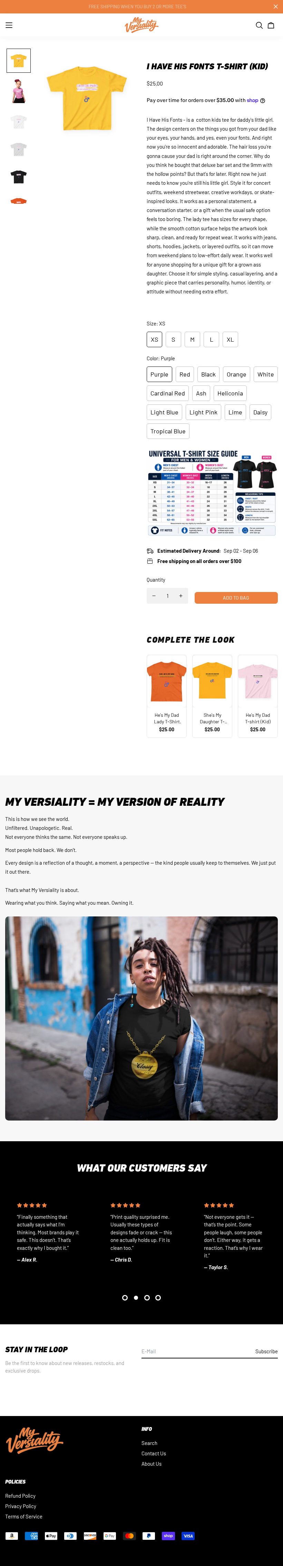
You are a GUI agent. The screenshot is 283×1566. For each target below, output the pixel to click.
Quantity (156, 579)
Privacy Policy (20, 1506)
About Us (152, 1463)
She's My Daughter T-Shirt (212, 718)
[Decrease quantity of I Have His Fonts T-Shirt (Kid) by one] (154, 596)
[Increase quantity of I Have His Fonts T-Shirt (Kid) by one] (181, 596)
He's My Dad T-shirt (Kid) (258, 718)
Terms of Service (23, 1516)
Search (149, 1443)
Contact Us (154, 1453)
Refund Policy (20, 1496)
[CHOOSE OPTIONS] (166, 681)
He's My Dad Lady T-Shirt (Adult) (167, 718)
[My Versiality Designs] (141, 25)
